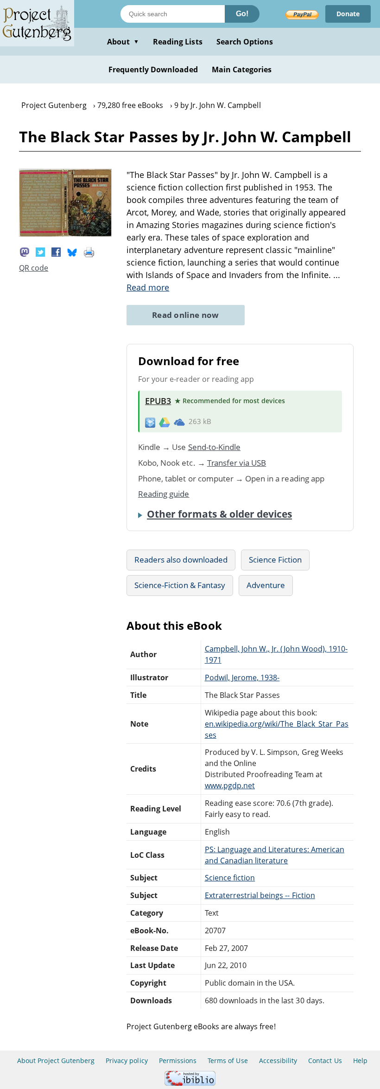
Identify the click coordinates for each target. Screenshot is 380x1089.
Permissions (177, 1060)
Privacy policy (127, 1060)
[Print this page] (89, 251)
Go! (242, 14)
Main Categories (242, 69)
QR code (33, 268)
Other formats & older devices (219, 513)
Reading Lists (178, 42)
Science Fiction (275, 559)
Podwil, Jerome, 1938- (242, 677)
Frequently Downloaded (153, 69)
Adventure (266, 585)
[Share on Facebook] (56, 251)
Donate (348, 13)
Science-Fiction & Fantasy (179, 585)
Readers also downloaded (181, 559)
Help (360, 1060)
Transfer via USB (236, 462)
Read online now (185, 315)
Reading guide (164, 493)
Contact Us (325, 1060)
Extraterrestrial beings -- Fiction (260, 895)
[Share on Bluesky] (72, 251)
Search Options (244, 42)
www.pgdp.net (230, 785)
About (123, 42)
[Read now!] (65, 234)
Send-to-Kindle (214, 447)
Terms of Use (227, 1060)
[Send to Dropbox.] (150, 422)
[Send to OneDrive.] (179, 422)
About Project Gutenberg (56, 1060)
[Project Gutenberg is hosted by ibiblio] (190, 1083)
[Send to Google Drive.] (164, 421)
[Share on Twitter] (40, 251)
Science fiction (230, 878)
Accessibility (278, 1060)
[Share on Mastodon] (24, 251)
